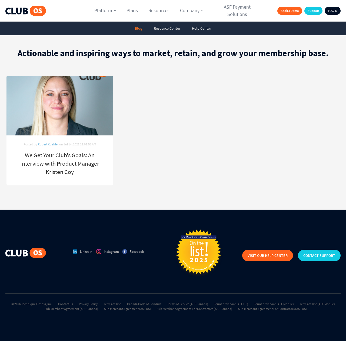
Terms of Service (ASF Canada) (187, 304)
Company (189, 10)
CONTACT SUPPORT (319, 255)
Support (313, 11)
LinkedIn (86, 251)
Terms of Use (112, 304)
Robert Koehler (48, 144)
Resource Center (167, 28)
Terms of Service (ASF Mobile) (274, 304)
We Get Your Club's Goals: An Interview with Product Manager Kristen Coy (59, 163)
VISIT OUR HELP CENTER (268, 255)
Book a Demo (290, 11)
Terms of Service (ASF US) (231, 304)
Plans (132, 10)
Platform (103, 10)
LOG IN (332, 11)
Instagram (111, 251)
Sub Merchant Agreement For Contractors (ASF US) (272, 309)
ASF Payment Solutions (237, 10)
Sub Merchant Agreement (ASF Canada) (71, 309)
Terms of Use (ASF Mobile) (317, 304)
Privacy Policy (88, 304)
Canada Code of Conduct (144, 304)
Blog (138, 28)
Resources (158, 10)
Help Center (201, 28)
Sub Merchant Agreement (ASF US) (127, 309)
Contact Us (65, 304)
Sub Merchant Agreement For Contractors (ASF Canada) (194, 309)
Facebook (137, 251)
